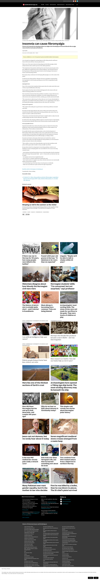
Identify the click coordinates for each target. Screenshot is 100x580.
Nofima (25, 554)
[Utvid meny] (77, 4)
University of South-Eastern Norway (68, 559)
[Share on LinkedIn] (27, 214)
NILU (25, 551)
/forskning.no (65, 503)
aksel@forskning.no (52, 502)
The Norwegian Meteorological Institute (68, 540)
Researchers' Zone (70, 4)
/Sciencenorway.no (66, 499)
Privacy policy (25, 509)
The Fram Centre (65, 530)
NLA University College (28, 552)
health (33, 212)
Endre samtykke (25, 517)
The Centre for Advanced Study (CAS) (68, 526)
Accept (96, 577)
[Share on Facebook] (23, 214)
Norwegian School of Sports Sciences (49, 549)
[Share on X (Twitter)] (25, 214)
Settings (90, 577)
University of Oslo (65, 558)
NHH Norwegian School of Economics (30, 547)
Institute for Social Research (29, 538)
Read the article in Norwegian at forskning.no (32, 169)
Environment (53, 4)
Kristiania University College (29, 541)
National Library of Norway (28, 545)
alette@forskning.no (45, 504)
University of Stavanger (66, 561)
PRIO (44, 560)
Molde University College (28, 544)
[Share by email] (29, 214)
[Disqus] (50, 229)
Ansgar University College (28, 526)
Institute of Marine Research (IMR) (30, 539)
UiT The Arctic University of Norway (68, 549)
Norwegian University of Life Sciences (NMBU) (51, 552)
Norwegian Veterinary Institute (48, 553)
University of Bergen (65, 555)
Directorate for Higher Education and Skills (31, 529)
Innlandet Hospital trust (28, 535)
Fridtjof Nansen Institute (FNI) (29, 532)
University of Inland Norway (66, 556)
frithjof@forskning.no (46, 508)
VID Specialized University (66, 562)
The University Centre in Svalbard (67, 548)
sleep (29, 212)
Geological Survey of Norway (29, 533)
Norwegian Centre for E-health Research (31, 562)
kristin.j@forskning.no (53, 512)
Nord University (27, 555)
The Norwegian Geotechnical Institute (68, 538)
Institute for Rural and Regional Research (31, 536)
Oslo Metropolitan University (48, 559)
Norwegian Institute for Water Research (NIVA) (51, 533)
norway (24, 212)
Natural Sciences (61, 4)
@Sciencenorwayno (66, 501)
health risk (46, 212)
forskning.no (39, 212)
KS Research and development (29, 542)
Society (47, 4)
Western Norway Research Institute (68, 565)
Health (42, 4)
